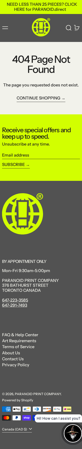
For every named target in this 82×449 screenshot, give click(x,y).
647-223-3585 (15, 300)
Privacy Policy (15, 364)
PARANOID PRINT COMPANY (38, 394)
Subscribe (13, 164)
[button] (69, 28)
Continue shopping (38, 98)
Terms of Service (18, 346)
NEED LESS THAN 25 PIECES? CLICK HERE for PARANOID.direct (42, 7)
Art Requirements (19, 340)
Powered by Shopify (17, 400)
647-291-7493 (14, 305)
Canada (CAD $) (15, 429)
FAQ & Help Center (20, 334)
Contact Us (13, 358)
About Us (11, 352)
